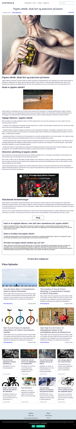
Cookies (40, 3)
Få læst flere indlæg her (38, 259)
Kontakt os (46, 3)
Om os (34, 3)
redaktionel (71, 12)
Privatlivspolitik (40, 426)
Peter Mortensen (16, 12)
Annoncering (28, 3)
